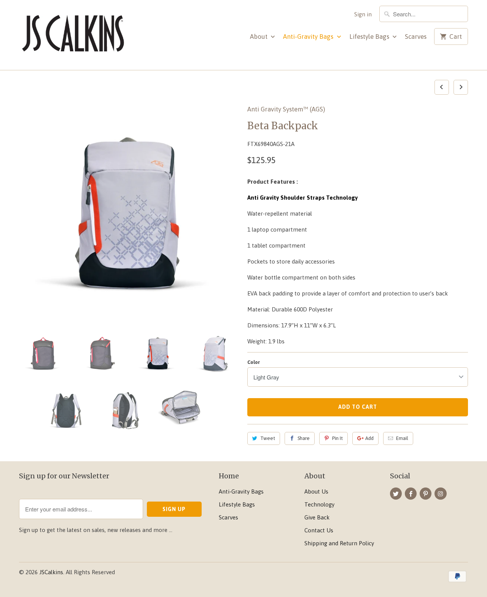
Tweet (267, 438)
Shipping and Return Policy (339, 543)
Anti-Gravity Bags (309, 36)
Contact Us (318, 530)
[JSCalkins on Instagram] (440, 493)
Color (253, 362)
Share (304, 438)
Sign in (363, 14)
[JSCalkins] (72, 35)
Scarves (416, 36)
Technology (319, 504)
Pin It (337, 438)
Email (402, 438)
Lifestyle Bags (370, 36)
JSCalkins (51, 572)
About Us (316, 491)
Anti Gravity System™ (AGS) (286, 109)
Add (369, 438)
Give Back (316, 517)
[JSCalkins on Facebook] (411, 493)
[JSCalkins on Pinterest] (425, 493)
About (259, 36)
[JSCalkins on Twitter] (396, 493)
